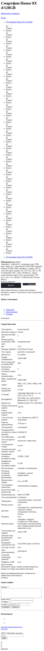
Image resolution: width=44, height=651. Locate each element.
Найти (4, 638)
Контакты (4, 629)
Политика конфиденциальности (11, 627)
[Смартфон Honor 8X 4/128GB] (19, 22)
